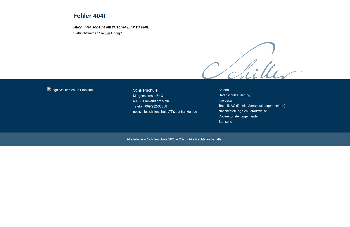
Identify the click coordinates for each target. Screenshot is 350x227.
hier (107, 33)
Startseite (225, 121)
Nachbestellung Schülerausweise (243, 111)
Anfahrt (224, 90)
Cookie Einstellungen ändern (239, 116)
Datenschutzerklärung (234, 95)
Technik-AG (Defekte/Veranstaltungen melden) (252, 106)
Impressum (226, 100)
